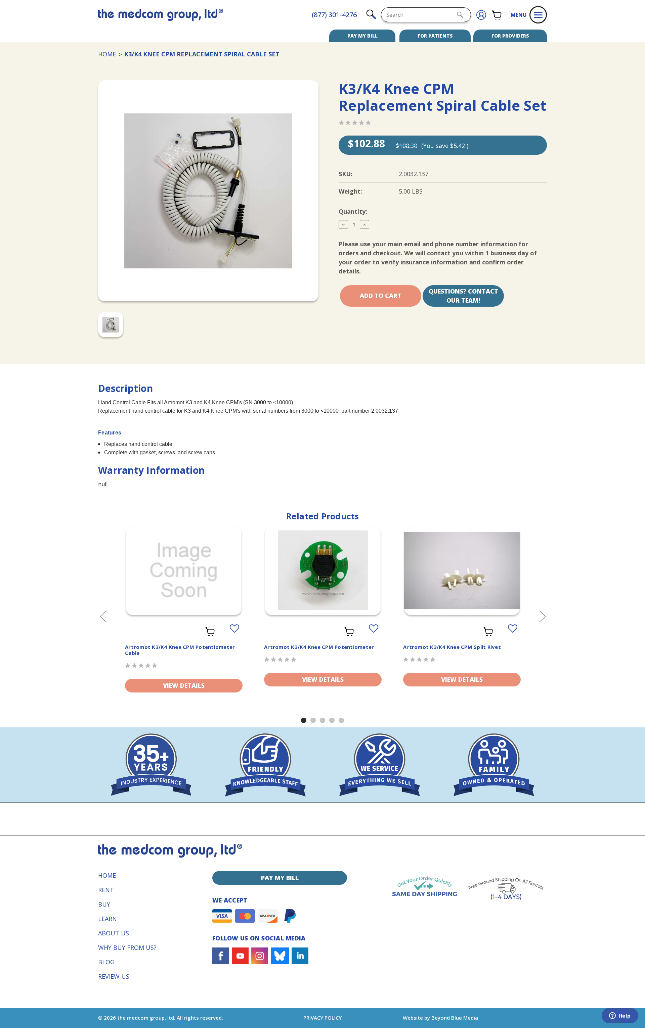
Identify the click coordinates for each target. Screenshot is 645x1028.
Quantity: (353, 211)
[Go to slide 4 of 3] (332, 720)
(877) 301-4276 (334, 14)
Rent (106, 890)
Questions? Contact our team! (463, 295)
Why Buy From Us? (127, 947)
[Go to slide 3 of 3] (322, 720)
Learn (107, 919)
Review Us (113, 976)
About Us (113, 933)
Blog (106, 962)
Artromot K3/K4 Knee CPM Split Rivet (452, 647)
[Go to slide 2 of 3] (313, 720)
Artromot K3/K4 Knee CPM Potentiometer (319, 647)
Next (542, 616)
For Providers (510, 36)
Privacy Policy (322, 1017)
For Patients (435, 36)
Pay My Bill (362, 36)
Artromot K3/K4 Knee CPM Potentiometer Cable (180, 650)
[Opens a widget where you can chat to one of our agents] (619, 1016)
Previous (103, 616)
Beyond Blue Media (454, 1017)
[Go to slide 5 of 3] (341, 720)
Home (107, 875)
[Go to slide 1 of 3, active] (303, 720)
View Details (184, 685)
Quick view (184, 572)
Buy (104, 904)
